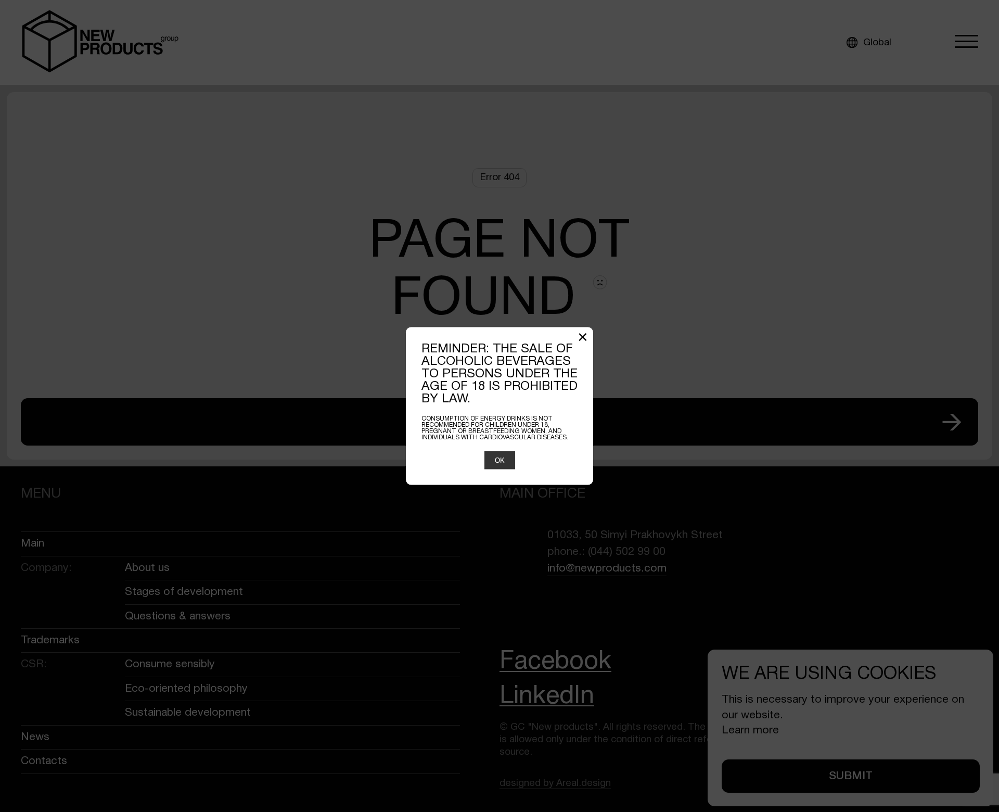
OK (500, 460)
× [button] (583, 339)
